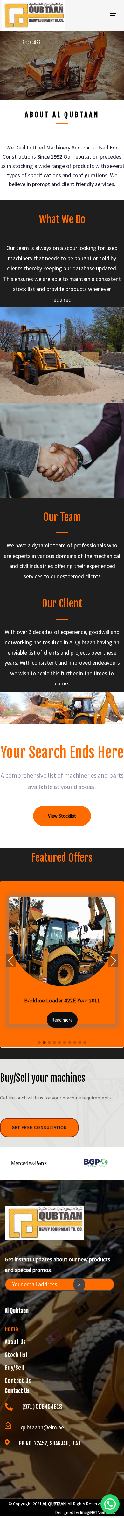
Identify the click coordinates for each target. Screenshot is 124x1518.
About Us (15, 1340)
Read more (62, 1020)
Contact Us (18, 1379)
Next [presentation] (113, 961)
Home (11, 1328)
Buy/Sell (14, 1366)
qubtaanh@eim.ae (42, 1426)
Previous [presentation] (11, 961)
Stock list (16, 1353)
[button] (39, 1043)
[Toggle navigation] (98, 15)
